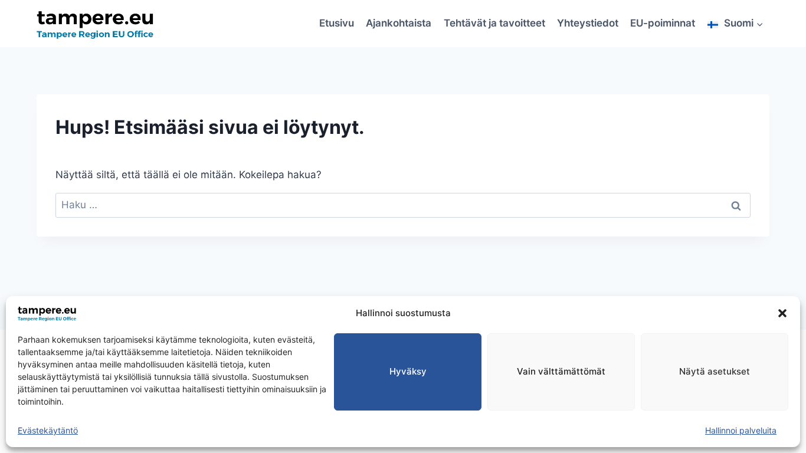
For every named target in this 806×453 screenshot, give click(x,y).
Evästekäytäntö (48, 430)
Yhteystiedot (587, 23)
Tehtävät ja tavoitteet (494, 23)
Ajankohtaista (398, 23)
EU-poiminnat (662, 23)
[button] (782, 313)
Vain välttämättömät (561, 371)
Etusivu (336, 23)
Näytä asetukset (714, 371)
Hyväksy (408, 371)
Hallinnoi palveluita (740, 430)
